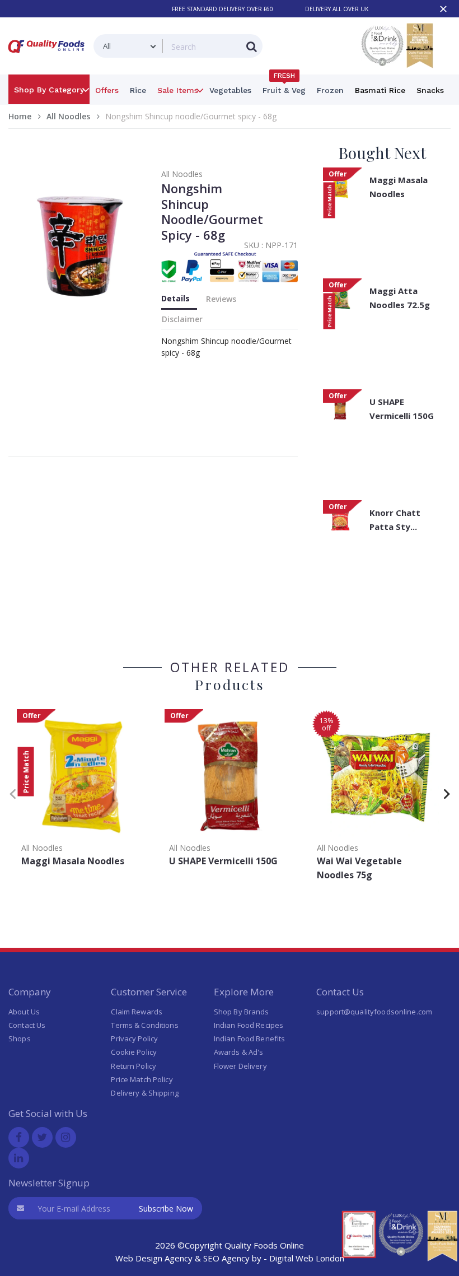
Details (175, 298)
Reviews (221, 299)
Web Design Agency (154, 1258)
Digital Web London (306, 1258)
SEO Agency (226, 1258)
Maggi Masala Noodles (398, 186)
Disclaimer (182, 319)
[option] (82, 791)
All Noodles (68, 116)
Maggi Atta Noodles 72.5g (399, 297)
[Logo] (48, 55)
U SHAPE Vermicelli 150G (401, 408)
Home (19, 116)
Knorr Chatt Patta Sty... (394, 519)
